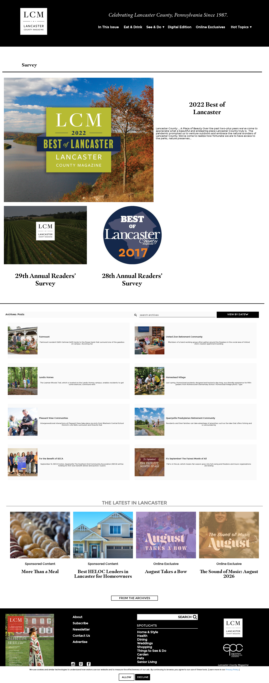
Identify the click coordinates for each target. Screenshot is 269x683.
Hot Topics (240, 27)
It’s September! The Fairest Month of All (186, 458)
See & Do (153, 27)
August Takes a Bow (166, 571)
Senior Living (147, 662)
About (77, 617)
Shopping (144, 647)
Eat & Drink (133, 27)
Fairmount (44, 337)
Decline (142, 677)
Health (142, 636)
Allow (126, 677)
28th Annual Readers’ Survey (132, 279)
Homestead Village (176, 377)
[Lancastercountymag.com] (233, 636)
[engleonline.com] (233, 657)
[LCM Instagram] (73, 665)
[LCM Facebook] (89, 665)
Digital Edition (179, 27)
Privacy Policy (232, 670)
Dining (142, 639)
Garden (143, 654)
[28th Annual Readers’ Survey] (132, 235)
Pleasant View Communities (54, 418)
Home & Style (147, 632)
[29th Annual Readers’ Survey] (45, 235)
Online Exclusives (210, 27)
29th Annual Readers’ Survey (45, 279)
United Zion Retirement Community (184, 337)
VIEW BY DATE (236, 314)
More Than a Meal (40, 571)
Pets (140, 658)
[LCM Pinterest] (81, 665)
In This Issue (108, 27)
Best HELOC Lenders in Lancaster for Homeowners (103, 574)
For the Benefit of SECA (51, 458)
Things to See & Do (151, 651)
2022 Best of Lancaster (207, 108)
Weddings (145, 643)
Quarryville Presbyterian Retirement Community (191, 418)
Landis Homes (46, 377)
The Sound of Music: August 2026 (229, 574)
